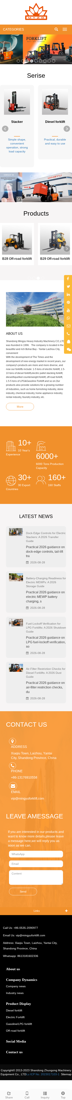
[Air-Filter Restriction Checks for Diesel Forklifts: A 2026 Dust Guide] (16, 667)
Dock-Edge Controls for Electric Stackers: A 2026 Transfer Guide (46, 537)
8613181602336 (27, 956)
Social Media (16, 1041)
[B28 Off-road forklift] (17, 240)
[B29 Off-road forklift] (55, 240)
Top (63, 1097)
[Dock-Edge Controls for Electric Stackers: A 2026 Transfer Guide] (16, 531)
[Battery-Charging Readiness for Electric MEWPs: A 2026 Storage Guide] (16, 577)
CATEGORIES (13, 29)
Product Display (18, 1004)
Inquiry (45, 1097)
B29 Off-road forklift (55, 258)
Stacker (17, 121)
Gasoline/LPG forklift (19, 1023)
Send (23, 891)
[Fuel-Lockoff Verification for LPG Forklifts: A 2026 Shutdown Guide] (16, 622)
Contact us (14, 1052)
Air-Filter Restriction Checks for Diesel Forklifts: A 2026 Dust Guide (45, 672)
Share (9, 1097)
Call (27, 1097)
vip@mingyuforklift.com (27, 798)
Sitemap (66, 1074)
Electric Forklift (15, 1017)
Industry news (15, 993)
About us (13, 969)
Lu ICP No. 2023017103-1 (42, 1074)
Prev (5, 129)
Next (67, 129)
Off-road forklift (15, 1030)
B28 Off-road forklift (17, 258)
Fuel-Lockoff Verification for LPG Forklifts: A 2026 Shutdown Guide (46, 627)
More (20, 406)
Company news (16, 986)
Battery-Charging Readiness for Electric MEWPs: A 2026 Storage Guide (46, 582)
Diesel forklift (55, 121)
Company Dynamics (21, 980)
